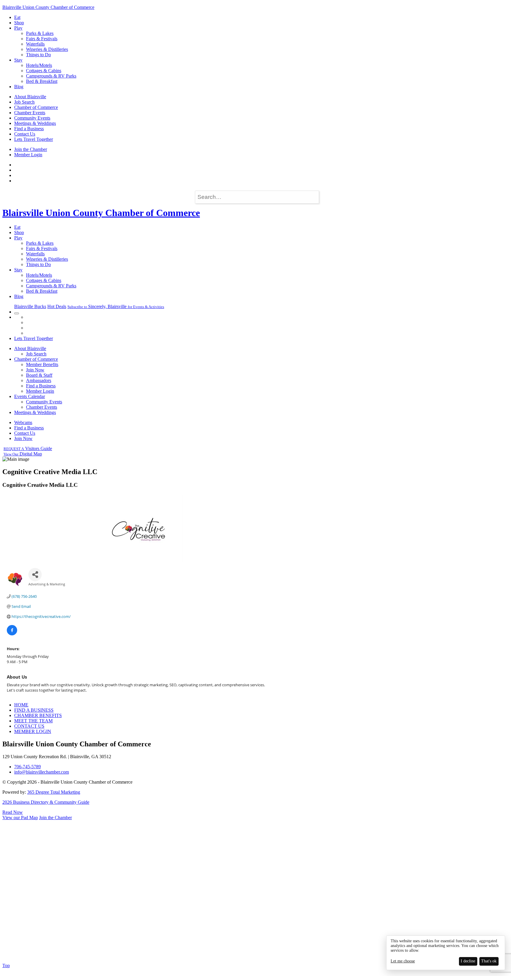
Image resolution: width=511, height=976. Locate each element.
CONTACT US (29, 726)
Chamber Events (29, 112)
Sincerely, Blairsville (115, 306)
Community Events (32, 117)
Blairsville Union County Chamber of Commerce (48, 7)
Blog (18, 86)
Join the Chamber (30, 149)
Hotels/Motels (39, 65)
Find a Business (29, 128)
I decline (468, 961)
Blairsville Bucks (30, 306)
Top (6, 965)
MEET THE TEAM (33, 720)
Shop (19, 22)
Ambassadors (38, 380)
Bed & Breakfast (41, 81)
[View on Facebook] (12, 634)
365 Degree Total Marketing (53, 792)
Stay (18, 59)
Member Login (28, 154)
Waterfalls (35, 43)
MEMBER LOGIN (32, 731)
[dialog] (445, 952)
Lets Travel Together (33, 139)
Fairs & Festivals (41, 38)
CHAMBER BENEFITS (38, 715)
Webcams (23, 422)
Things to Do (38, 54)
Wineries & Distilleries (47, 49)
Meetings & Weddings (35, 123)
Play (18, 27)
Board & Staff (39, 375)
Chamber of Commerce (36, 107)
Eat (17, 17)
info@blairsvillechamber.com (41, 771)
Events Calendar (29, 396)
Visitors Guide (28, 448)
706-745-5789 (27, 766)
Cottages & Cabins (43, 70)
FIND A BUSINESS (34, 710)
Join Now (35, 369)
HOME (21, 704)
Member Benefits (42, 364)
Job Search (24, 101)
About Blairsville (30, 96)
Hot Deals (56, 306)
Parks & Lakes (40, 33)
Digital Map (23, 453)
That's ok (489, 961)
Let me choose (403, 961)
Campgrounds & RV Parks (51, 75)
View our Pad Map (20, 817)
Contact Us (24, 133)
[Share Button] (35, 574)
